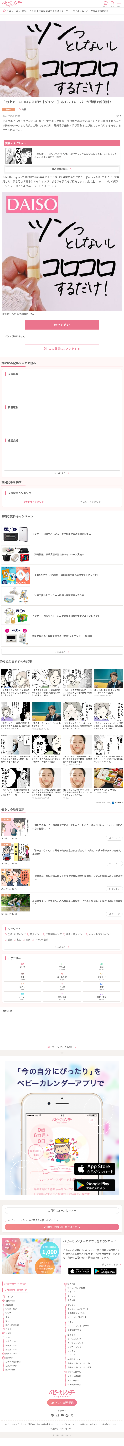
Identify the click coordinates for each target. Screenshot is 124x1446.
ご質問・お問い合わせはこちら (62, 1227)
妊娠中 (8, 1312)
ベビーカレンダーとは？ (16, 1424)
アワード (71, 1291)
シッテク (71, 1351)
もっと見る (60, 473)
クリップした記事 (62, 1047)
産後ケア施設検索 (13, 1361)
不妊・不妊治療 (12, 1325)
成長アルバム (11, 1353)
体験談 (8, 1333)
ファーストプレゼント (77, 1317)
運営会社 (32, 1424)
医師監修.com (73, 1359)
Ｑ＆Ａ (8, 1329)
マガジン (71, 1296)
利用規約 (54, 1428)
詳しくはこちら (110, 1264)
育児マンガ (35, 934)
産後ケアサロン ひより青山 (79, 1363)
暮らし (25, 10)
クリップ (115, 838)
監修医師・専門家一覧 (17, 1290)
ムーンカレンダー (75, 1339)
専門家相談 (10, 1300)
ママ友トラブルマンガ (100, 934)
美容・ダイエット (15, 143)
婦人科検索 (10, 1369)
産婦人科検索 (11, 1365)
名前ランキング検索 (76, 1287)
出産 (18, 939)
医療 (28, 939)
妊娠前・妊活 (11, 1308)
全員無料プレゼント (76, 1313)
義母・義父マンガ (75, 934)
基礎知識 (9, 1304)
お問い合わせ (65, 1428)
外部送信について (69, 1424)
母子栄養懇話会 (74, 1384)
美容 (24, 109)
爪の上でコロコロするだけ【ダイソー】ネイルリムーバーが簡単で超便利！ (70, 10)
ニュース (13, 10)
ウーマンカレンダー (76, 1343)
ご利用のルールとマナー (62, 1210)
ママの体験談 (41, 939)
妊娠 (9, 939)
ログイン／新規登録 (62, 1402)
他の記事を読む (60, 169)
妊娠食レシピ (11, 1345)
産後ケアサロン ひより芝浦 (79, 1367)
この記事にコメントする (64, 348)
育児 (7, 1320)
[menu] (119, 4)
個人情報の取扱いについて (48, 1424)
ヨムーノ (71, 1355)
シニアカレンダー (75, 1347)
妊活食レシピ (11, 1349)
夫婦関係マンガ (54, 934)
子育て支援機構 (74, 1376)
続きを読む (62, 325)
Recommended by (103, 802)
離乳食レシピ (11, 1341)
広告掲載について (108, 1424)
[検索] (112, 4)
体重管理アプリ (74, 1330)
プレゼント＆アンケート (78, 1308)
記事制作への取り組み (17, 1283)
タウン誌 (71, 1300)
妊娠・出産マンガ (16, 934)
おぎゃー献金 (73, 1380)
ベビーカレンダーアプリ (78, 1325)
